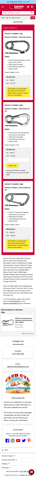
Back (5, 450)
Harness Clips (17, 17)
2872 (21, 105)
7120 (21, 33)
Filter (32, 17)
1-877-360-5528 (14, 301)
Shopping (6, 464)
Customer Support (9, 456)
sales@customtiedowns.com (12, 303)
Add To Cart (12, 165)
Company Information (10, 460)
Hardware (3, 17)
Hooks (10, 17)
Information (6, 467)
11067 (21, 184)
